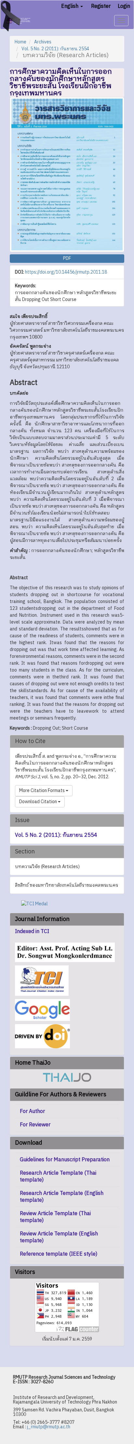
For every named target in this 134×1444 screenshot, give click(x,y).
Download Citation (38, 801)
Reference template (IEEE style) (58, 1254)
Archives (42, 42)
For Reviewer (35, 1124)
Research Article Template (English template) (61, 1197)
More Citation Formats (42, 790)
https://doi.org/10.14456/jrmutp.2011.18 (66, 272)
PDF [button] (67, 258)
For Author (32, 1111)
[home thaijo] (67, 1077)
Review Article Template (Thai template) (55, 1217)
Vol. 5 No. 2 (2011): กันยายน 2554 (55, 49)
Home (20, 42)
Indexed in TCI (32, 931)
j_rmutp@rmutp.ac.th (48, 1427)
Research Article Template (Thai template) (58, 1176)
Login (124, 6)
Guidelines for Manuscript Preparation (65, 1159)
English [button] (70, 6)
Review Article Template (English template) (59, 1237)
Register (101, 6)
